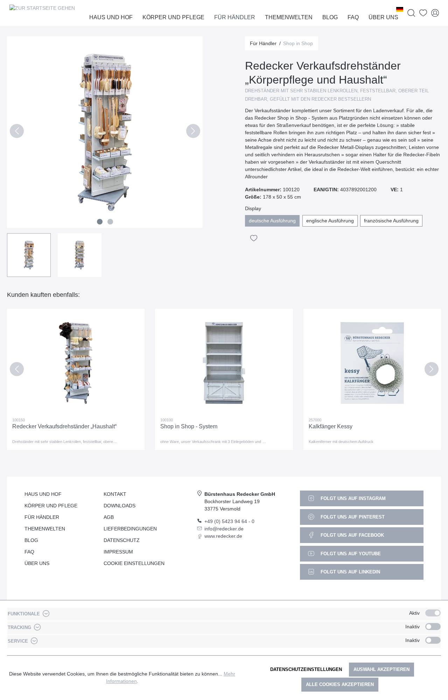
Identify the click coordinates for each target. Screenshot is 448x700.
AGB (109, 517)
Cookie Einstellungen (134, 563)
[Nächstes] (193, 132)
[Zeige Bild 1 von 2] (100, 221)
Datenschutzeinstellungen (306, 669)
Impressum (118, 552)
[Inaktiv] (433, 626)
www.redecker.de (223, 536)
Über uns (36, 563)
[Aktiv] (433, 612)
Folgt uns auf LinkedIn (349, 571)
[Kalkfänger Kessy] (372, 363)
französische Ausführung (391, 220)
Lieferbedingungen (130, 528)
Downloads (119, 505)
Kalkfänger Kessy (330, 426)
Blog (31, 540)
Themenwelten (44, 528)
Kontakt (115, 494)
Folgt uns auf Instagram (352, 498)
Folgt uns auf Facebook (351, 535)
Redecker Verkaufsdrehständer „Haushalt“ (64, 426)
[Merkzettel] (423, 13)
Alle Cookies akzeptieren (340, 684)
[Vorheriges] (16, 132)
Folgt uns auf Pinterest (352, 517)
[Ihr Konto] (435, 13)
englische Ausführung (330, 220)
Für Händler (41, 517)
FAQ (29, 552)
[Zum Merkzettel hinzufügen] (253, 238)
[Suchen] (411, 13)
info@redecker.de (224, 528)
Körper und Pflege (50, 505)
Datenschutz (122, 540)
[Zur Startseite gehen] (42, 13)
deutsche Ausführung (272, 220)
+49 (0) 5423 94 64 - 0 (229, 521)
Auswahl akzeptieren (382, 669)
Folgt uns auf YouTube (350, 553)
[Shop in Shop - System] (223, 363)
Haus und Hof (43, 494)
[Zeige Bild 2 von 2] (110, 221)
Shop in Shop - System (188, 426)
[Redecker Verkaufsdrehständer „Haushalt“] (75, 363)
